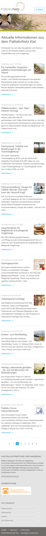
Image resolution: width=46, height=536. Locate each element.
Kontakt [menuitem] (4, 530)
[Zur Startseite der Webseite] (13, 7)
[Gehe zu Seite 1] (9, 443)
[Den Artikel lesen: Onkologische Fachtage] (39, 300)
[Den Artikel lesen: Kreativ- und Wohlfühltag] (39, 335)
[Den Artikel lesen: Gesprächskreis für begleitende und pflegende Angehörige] (39, 229)
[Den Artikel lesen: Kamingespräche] (39, 264)
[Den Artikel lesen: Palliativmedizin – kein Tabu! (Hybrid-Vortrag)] (39, 109)
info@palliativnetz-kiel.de (10, 476)
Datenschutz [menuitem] (25, 530)
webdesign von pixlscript (29, 533)
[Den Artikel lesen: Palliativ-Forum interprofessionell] (39, 409)
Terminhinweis (6, 105)
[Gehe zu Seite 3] (36, 443)
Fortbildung (5, 64)
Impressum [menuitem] (14, 530)
